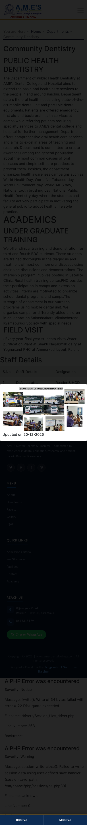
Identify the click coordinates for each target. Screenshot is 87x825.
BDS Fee (21, 820)
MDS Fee (65, 820)
